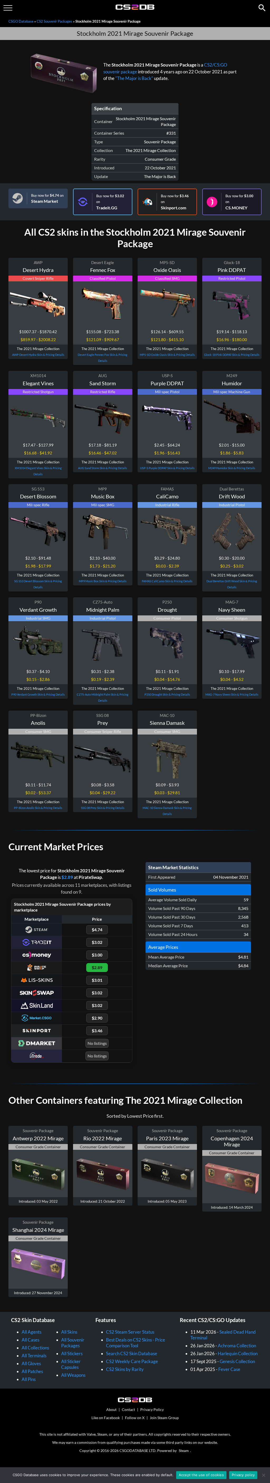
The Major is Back (160, 176)
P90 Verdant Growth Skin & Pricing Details (38, 694)
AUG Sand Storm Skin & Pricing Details (102, 468)
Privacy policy (243, 1475)
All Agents (31, 1332)
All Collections (35, 1347)
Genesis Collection (237, 1361)
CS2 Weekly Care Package (132, 1361)
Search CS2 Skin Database (131, 1353)
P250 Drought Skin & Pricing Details (167, 694)
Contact (128, 1409)
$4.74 (97, 929)
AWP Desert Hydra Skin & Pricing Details (38, 354)
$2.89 (67, 877)
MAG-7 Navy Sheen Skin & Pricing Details (231, 694)
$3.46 (97, 1030)
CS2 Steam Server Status (130, 1332)
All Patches (32, 1371)
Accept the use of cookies (201, 1475)
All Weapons (73, 1375)
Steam (184, 1450)
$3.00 (97, 954)
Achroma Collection (237, 1345)
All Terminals (34, 1355)
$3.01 (97, 980)
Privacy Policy (152, 1409)
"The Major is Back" (134, 78)
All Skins (69, 1332)
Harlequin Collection (238, 1353)
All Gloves (31, 1363)
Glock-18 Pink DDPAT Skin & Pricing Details (231, 354)
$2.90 (97, 1017)
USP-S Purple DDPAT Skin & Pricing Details (167, 468)
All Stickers (72, 1353)
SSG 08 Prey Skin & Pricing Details (102, 807)
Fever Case (229, 1369)
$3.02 (97, 942)
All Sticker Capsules (71, 1364)
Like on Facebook (105, 1417)
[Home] (135, 8)
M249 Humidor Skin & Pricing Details (231, 468)
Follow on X (134, 1417)
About (111, 1409)
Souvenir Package (160, 141)
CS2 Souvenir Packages (54, 21)
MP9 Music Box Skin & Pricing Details (103, 581)
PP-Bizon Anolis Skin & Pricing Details (38, 807)
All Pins (29, 1379)
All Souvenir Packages (72, 1342)
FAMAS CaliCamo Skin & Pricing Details (167, 581)
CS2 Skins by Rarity (125, 1369)
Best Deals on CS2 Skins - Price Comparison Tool (135, 1342)
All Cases (30, 1340)
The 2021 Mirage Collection (151, 150)
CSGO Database (20, 21)
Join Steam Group (164, 1417)
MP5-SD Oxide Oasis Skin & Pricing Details (167, 354)
